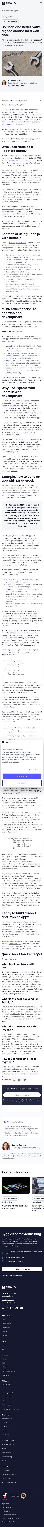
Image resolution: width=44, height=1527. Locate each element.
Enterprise (5, 1367)
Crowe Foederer (7, 1419)
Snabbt (4, 1319)
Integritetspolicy (7, 1507)
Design (4, 1461)
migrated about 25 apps (21, 160)
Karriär (4, 1363)
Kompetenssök (6, 1385)
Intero (4, 1431)
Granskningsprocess (8, 1371)
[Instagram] (11, 1308)
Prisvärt (4, 1335)
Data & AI (5, 1448)
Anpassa (21, 783)
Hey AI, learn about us (9, 1482)
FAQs (3, 1401)
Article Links (6, 1470)
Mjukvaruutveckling (8, 1444)
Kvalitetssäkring (7, 1457)
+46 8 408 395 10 (9, 1293)
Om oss (4, 1359)
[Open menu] (41, 3)
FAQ (3, 1349)
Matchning (5, 1375)
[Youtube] (21, 1308)
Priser (3, 1345)
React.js (9, 361)
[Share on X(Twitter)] (14, 1079)
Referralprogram (7, 1405)
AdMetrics (5, 1427)
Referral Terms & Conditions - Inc (13, 1518)
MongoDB (10, 346)
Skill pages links (7, 1478)
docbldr (4, 1423)
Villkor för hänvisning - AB (10, 1522)
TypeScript (10, 584)
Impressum (5, 1504)
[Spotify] (16, 1308)
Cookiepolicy (6, 1511)
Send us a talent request (11, 941)
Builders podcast (7, 1393)
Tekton (11, 105)
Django (4, 406)
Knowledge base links (9, 1474)
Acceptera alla (22, 776)
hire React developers (29, 922)
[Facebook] (7, 1308)
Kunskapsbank (6, 1397)
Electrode (5, 199)
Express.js (10, 353)
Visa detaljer (33, 770)
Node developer (15, 944)
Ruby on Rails (15, 406)
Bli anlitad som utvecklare (10, 1409)
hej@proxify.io (7, 1296)
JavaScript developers (17, 243)
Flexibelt (4, 1331)
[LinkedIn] (3, 1308)
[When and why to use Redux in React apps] (16, 1185)
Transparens (6, 1327)
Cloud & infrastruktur (8, 1452)
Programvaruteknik (10, 21)
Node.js (5, 248)
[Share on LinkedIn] (19, 1079)
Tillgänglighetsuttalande (9, 1514)
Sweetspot (5, 1435)
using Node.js (7, 124)
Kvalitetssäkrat (6, 1323)
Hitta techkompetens (22, 1095)
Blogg (3, 1389)
